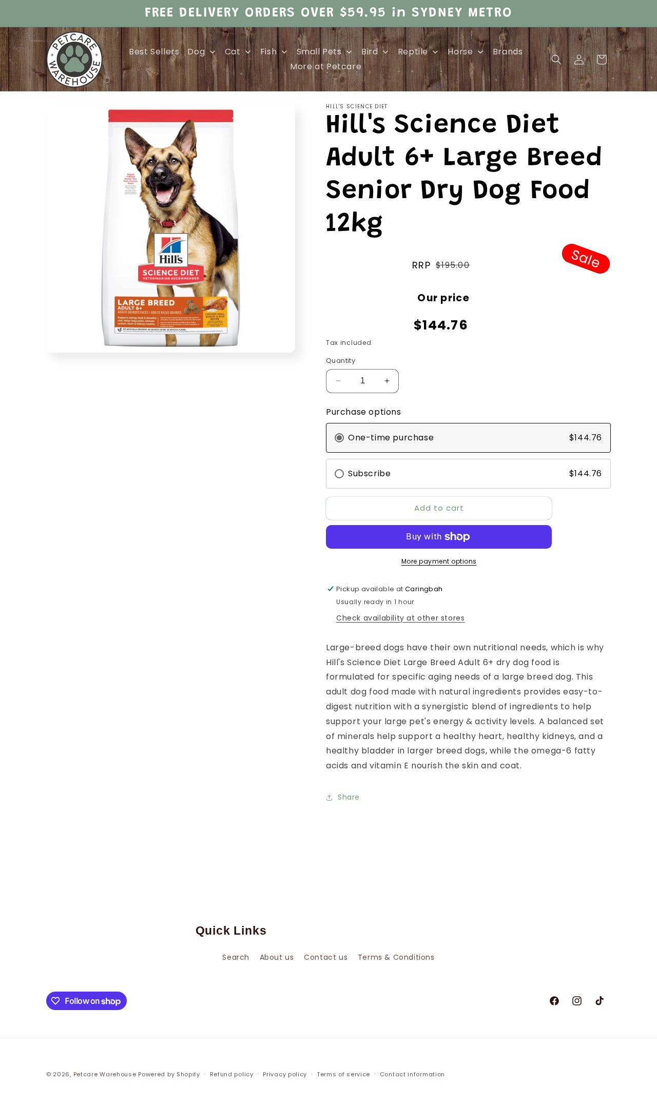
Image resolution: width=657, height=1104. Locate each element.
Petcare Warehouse (105, 1074)
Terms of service (343, 1074)
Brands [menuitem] (508, 51)
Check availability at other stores (400, 618)
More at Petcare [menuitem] (325, 66)
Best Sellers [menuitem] (154, 51)
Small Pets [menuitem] (319, 51)
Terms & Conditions (396, 957)
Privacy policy (285, 1074)
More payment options (439, 561)
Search (235, 957)
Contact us (325, 957)
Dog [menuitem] (196, 51)
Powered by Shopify (169, 1074)
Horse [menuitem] (460, 51)
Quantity (340, 360)
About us (277, 957)
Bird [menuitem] (369, 51)
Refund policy (232, 1074)
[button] (556, 59)
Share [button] (349, 797)
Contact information (412, 1074)
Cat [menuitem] (233, 51)
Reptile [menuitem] (413, 51)
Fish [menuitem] (268, 51)
